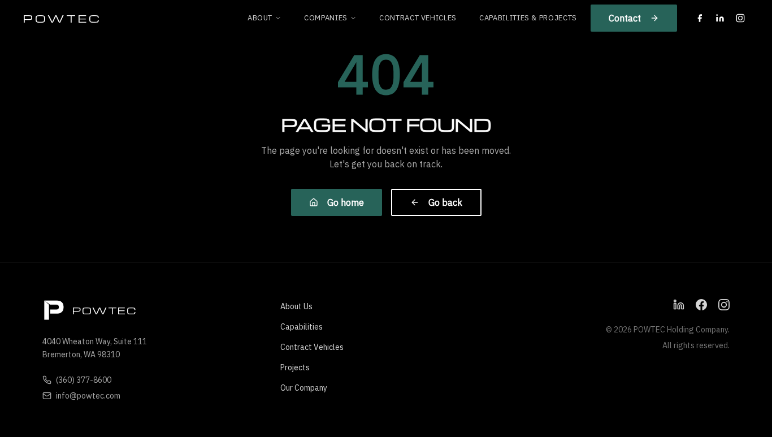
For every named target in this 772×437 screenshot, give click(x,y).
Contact (625, 18)
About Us (296, 306)
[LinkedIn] (720, 18)
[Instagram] (740, 18)
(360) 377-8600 (83, 380)
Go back (445, 202)
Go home (345, 202)
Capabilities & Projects (528, 18)
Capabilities (301, 327)
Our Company (303, 388)
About (260, 18)
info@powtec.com (88, 396)
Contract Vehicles (418, 18)
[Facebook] (700, 18)
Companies (326, 18)
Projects (295, 367)
